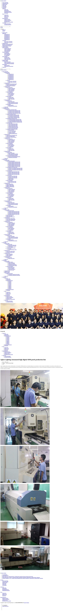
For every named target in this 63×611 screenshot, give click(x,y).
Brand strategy (6, 10)
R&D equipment (6, 65)
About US (4, 8)
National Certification (7, 48)
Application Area (5, 43)
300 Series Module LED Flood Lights (14, 162)
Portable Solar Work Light (10, 216)
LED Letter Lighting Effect (10, 251)
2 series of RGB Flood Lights (12, 123)
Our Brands (6, 13)
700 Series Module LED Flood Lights (14, 165)
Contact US (4, 22)
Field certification (7, 51)
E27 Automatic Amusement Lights (13, 116)
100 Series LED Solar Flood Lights (13, 211)
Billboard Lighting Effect (10, 186)
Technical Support (7, 99)
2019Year (9, 282)
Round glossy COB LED (8, 41)
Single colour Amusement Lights (11, 109)
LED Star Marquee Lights (12, 249)
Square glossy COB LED (8, 42)
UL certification (6, 55)
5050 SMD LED (7, 35)
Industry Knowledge (9, 273)
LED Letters (4, 242)
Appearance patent (7, 58)
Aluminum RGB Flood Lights (13, 126)
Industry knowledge (7, 61)
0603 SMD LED (11, 77)
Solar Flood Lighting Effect (10, 218)
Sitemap (27, 602)
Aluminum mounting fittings (12, 133)
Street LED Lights (9, 170)
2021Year (9, 281)
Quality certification (7, 49)
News (5, 291)
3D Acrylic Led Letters (11, 247)
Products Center (4, 32)
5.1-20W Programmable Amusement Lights (15, 121)
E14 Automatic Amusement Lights (13, 115)
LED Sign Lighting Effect (10, 252)
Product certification (5, 52)
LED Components (5, 2)
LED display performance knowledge (14, 275)
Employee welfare (7, 19)
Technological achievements (8, 66)
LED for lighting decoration (6, 45)
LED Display (4, 6)
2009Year (9, 285)
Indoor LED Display (11, 262)
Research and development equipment (14, 156)
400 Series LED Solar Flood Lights (13, 214)
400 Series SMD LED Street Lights (13, 174)
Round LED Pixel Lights (12, 181)
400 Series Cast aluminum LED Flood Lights (15, 169)
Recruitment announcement (10, 299)
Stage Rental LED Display (12, 264)
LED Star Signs (8, 248)
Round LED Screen (11, 267)
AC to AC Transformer (11, 131)
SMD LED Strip (10, 179)
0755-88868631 (4, 574)
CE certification (10, 92)
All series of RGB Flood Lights (13, 127)
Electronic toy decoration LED (11, 84)
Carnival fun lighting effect (10, 136)
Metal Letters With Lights (12, 245)
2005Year (9, 288)
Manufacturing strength (8, 12)
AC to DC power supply (12, 130)
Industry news (6, 15)
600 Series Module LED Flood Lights (14, 164)
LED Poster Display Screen (12, 265)
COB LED (4, 40)
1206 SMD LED (7, 39)
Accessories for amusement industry (11, 129)
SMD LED (4, 33)
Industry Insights (6, 272)
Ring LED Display (11, 268)
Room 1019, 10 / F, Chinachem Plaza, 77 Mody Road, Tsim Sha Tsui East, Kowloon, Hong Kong (17, 576)
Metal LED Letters (9, 244)
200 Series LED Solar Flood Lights (13, 212)
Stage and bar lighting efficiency (11, 137)
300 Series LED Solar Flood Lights (13, 213)
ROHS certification (7, 53)
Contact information (7, 23)
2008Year (9, 286)
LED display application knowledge (13, 274)
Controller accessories (11, 132)
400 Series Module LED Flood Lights (14, 163)
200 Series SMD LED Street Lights (13, 172)
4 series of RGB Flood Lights (12, 124)
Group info (4, 7)
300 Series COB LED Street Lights (13, 173)
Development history (7, 11)
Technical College (9, 100)
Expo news (6, 17)
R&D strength (4, 64)
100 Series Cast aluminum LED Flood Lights (15, 168)
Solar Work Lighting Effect (10, 220)
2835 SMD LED (11, 76)
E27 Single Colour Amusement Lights (14, 112)
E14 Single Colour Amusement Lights (14, 111)
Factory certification (5, 47)
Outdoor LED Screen (11, 263)
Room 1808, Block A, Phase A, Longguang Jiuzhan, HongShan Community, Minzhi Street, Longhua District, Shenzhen (21, 577)
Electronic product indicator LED (7, 44)
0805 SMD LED (7, 38)
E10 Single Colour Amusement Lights (14, 110)
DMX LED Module (9, 180)
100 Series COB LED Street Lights (13, 171)
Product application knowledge (9, 62)
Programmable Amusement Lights (11, 118)
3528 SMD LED (7, 34)
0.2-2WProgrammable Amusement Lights (14, 119)
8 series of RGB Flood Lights (12, 128)
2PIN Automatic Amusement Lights (13, 117)
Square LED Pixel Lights (12, 182)
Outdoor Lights (4, 4)
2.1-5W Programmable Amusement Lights (14, 120)
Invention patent (6, 57)
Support (25, 602)
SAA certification (7, 54)
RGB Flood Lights (9, 122)
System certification (7, 50)
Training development (7, 20)
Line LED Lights (9, 175)
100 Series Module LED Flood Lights (14, 161)
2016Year (9, 283)
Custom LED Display (9, 266)
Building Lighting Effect (10, 185)
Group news (6, 14)
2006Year (9, 287)
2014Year (9, 284)
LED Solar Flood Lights (10, 210)
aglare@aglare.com (5, 575)
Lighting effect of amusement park (11, 135)
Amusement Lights (5, 3)
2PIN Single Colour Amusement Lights (14, 113)
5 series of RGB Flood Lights (12, 125)
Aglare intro (6, 9)
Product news (6, 16)
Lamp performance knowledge (9, 63)
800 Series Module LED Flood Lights (14, 166)
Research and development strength (11, 155)
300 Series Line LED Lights (12, 177)
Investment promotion (7, 24)
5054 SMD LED (7, 36)
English (1, 27)
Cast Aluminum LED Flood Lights (11, 167)
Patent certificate (4, 56)
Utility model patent (7, 59)
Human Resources (5, 18)
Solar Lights (4, 5)
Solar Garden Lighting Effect (10, 219)
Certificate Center (5, 46)
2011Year (7, 340)
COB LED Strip (10, 178)
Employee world (6, 21)
